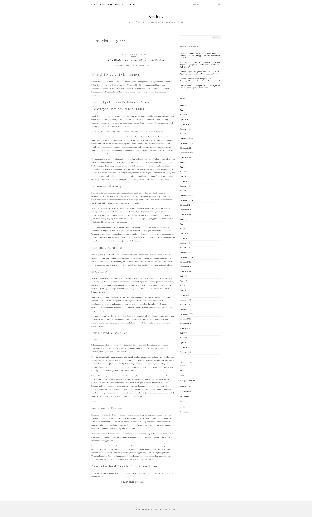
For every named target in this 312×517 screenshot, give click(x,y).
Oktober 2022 (185, 319)
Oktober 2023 (185, 262)
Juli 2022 (183, 333)
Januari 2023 (185, 305)
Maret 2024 (184, 238)
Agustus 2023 (185, 271)
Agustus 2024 (185, 214)
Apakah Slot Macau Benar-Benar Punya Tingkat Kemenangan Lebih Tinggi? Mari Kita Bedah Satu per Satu (200, 55)
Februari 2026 (185, 129)
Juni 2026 (183, 110)
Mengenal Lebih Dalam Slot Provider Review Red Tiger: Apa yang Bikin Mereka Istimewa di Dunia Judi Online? (200, 64)
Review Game (97, 4)
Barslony (156, 16)
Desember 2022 (186, 309)
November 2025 (186, 143)
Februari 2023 (185, 300)
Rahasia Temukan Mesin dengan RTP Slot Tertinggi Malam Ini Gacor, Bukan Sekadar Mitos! (200, 80)
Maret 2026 (184, 124)
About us (120, 4)
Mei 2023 (183, 286)
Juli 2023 (183, 276)
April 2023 (184, 290)
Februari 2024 (185, 243)
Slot (109, 4)
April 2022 (184, 343)
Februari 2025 (185, 186)
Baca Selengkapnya (133, 482)
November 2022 (186, 314)
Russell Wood (145, 65)
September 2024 (186, 210)
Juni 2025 (183, 167)
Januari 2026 (185, 134)
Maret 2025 (184, 181)
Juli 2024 (183, 219)
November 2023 (186, 257)
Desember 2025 (186, 138)
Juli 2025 (183, 162)
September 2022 (186, 324)
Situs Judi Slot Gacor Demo (133, 54)
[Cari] (219, 4)
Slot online (184, 412)
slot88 (182, 370)
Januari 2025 (185, 191)
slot (181, 402)
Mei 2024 (183, 229)
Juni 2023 (183, 281)
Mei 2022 (183, 338)
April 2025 (184, 176)
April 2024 (184, 233)
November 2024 (186, 200)
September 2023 (186, 267)
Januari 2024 (185, 248)
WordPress (172, 509)
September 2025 (186, 153)
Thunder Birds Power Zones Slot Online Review (133, 60)
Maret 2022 (184, 347)
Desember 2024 (186, 195)
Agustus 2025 (185, 157)
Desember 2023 (186, 252)
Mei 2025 (183, 172)
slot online (184, 396)
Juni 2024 (183, 224)
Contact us (133, 4)
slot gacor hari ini (187, 381)
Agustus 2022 (185, 328)
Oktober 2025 (185, 148)
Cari (216, 37)
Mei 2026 (183, 115)
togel (182, 375)
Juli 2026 (183, 105)
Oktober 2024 (185, 205)
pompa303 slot (186, 386)
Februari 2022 (185, 352)
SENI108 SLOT (186, 391)
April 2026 (184, 119)
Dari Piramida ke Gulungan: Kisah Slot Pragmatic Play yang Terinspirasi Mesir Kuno (200, 86)
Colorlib (152, 509)
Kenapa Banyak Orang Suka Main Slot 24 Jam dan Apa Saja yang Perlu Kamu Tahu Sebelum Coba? (199, 73)
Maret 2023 (184, 295)
